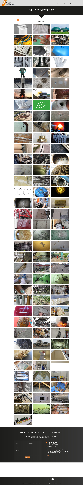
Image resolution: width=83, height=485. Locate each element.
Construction (40, 20)
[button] (41, 469)
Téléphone (30, 443)
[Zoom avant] (82, 463)
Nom (17, 443)
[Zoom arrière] (82, 465)
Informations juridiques (37, 483)
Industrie (57, 20)
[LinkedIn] (48, 455)
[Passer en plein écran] (82, 467)
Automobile (30, 20)
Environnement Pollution (49, 20)
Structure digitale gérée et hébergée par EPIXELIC (51, 483)
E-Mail (17, 447)
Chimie (35, 20)
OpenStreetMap (81, 476)
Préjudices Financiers (41, 21)
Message (17, 450)
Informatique (63, 20)
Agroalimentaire (23, 20)
